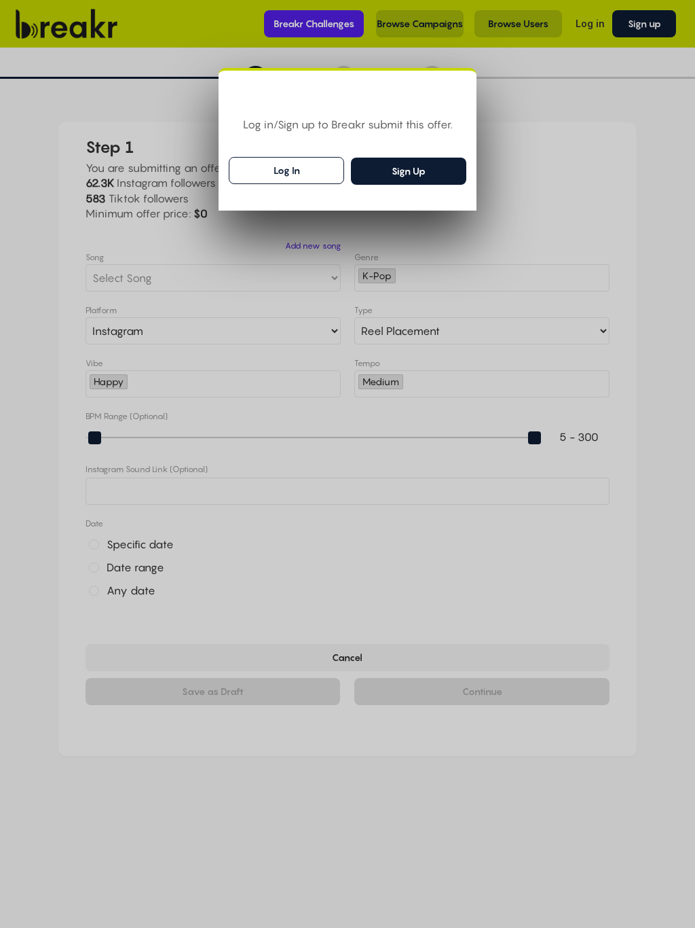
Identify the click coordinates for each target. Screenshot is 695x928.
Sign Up (409, 171)
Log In (287, 170)
